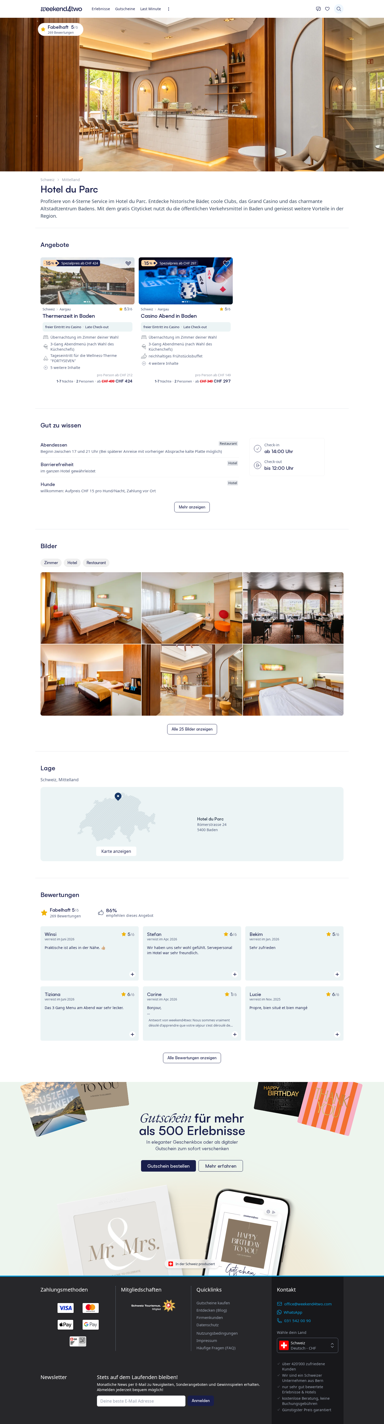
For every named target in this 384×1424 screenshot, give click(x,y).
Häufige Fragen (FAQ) (216, 1347)
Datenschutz (207, 1324)
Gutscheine (125, 8)
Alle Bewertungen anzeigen (192, 1057)
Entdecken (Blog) (211, 1310)
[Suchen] (339, 9)
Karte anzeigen (116, 851)
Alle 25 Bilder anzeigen (192, 729)
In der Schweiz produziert (195, 1263)
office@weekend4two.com (308, 1303)
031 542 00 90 (297, 1320)
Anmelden (201, 1400)
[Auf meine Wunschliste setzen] (128, 263)
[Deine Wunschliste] (327, 9)
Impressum (206, 1340)
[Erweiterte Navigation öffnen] (170, 9)
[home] (61, 9)
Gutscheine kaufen (213, 1302)
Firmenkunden (209, 1317)
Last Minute (150, 8)
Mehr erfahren (220, 1166)
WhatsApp (293, 1312)
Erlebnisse (101, 8)
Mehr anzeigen (192, 507)
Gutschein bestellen (168, 1166)
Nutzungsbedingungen (217, 1333)
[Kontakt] (318, 9)
